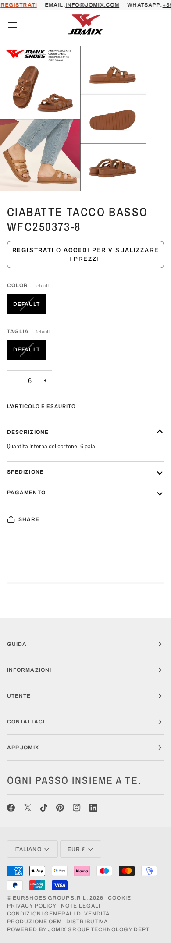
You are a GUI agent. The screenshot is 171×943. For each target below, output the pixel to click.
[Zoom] (16, 175)
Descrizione (28, 432)
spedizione (25, 472)
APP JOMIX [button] (23, 747)
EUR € (76, 849)
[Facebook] (11, 808)
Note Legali (80, 906)
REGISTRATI (18, 5)
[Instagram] (77, 808)
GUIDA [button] (17, 644)
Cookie (119, 898)
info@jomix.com (92, 5)
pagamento (26, 492)
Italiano (28, 849)
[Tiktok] (43, 808)
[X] (28, 808)
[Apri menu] (20, 25)
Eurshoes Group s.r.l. (50, 898)
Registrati (33, 250)
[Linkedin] (93, 808)
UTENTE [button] (19, 696)
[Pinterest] (60, 808)
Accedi (77, 250)
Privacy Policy (32, 906)
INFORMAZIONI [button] (29, 670)
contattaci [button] (26, 722)
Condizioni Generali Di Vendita (58, 914)
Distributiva (87, 921)
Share (28, 519)
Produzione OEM (34, 921)
